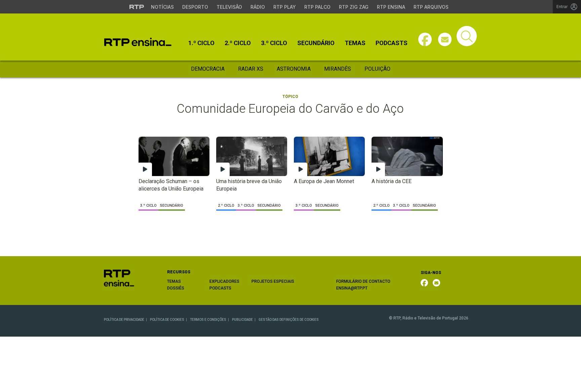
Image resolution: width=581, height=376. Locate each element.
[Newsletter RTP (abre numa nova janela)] (436, 282)
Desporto (195, 7)
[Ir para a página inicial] (119, 278)
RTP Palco (317, 7)
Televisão (229, 7)
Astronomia (294, 69)
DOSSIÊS (175, 288)
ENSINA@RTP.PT (351, 288)
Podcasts (392, 43)
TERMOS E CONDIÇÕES (208, 319)
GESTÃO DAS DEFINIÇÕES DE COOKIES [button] (289, 319)
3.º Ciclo (274, 43)
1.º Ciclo (201, 43)
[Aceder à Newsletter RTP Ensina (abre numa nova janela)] (445, 39)
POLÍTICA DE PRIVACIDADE (124, 319)
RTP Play (284, 7)
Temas (355, 43)
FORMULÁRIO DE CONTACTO (363, 281)
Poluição (377, 69)
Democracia (208, 69)
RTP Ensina (391, 7)
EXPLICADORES (224, 281)
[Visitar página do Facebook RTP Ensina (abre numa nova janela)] (425, 39)
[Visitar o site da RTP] (136, 6)
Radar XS (250, 69)
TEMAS (174, 281)
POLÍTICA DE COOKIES (167, 319)
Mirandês (337, 69)
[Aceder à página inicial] (137, 42)
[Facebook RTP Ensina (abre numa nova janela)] (424, 282)
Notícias (162, 7)
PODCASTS (220, 288)
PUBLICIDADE (242, 319)
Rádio (257, 7)
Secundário (316, 43)
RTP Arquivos (431, 7)
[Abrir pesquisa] (467, 36)
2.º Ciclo (238, 43)
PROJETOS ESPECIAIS (272, 281)
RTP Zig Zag (354, 7)
